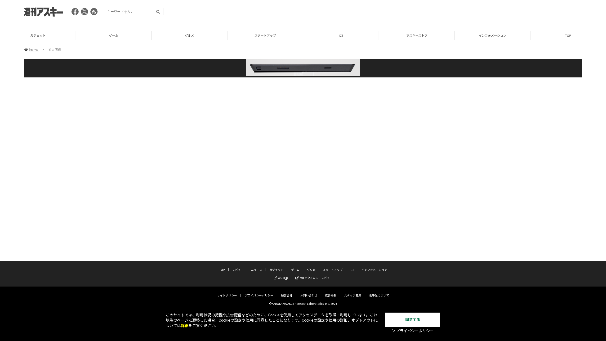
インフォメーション (492, 35)
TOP (568, 35)
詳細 (184, 325)
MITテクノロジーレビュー (316, 278)
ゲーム (113, 35)
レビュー (238, 270)
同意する (412, 320)
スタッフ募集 (352, 295)
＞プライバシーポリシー (413, 331)
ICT (341, 35)
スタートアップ (265, 35)
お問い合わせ (308, 295)
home (34, 49)
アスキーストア (416, 35)
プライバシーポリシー (259, 295)
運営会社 (286, 295)
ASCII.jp (283, 278)
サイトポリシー (227, 295)
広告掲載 (330, 295)
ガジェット (37, 35)
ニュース (256, 270)
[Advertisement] (496, 13)
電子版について (379, 295)
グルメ (189, 35)
